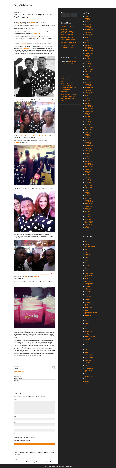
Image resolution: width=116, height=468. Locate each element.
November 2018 (89, 166)
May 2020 (87, 137)
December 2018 (89, 164)
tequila (86, 363)
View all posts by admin (19, 371)
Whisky (87, 375)
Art (86, 241)
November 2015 (89, 221)
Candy (86, 260)
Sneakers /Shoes (89, 354)
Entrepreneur (88, 291)
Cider (86, 267)
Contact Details (89, 273)
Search (62, 12)
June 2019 (87, 155)
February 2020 (88, 142)
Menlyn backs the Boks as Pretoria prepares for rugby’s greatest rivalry (68, 39)
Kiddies (87, 318)
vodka (86, 373)
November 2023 (89, 69)
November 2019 (89, 147)
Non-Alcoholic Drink (90, 336)
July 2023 (87, 76)
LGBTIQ (87, 320)
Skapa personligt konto (67, 94)
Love (86, 325)
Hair (86, 309)
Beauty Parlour (88, 251)
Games (86, 304)
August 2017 (88, 190)
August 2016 (88, 208)
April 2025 (87, 42)
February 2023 (88, 84)
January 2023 (88, 85)
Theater (87, 365)
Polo (86, 341)
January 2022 (88, 105)
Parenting (87, 338)
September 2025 (89, 34)
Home (86, 313)
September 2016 (89, 206)
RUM (86, 349)
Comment (16, 399)
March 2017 (88, 198)
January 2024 (88, 66)
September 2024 (89, 53)
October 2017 (88, 187)
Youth (86, 383)
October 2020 (88, 129)
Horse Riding (88, 315)
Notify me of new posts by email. (22, 440)
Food (86, 301)
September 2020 (89, 130)
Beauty (86, 249)
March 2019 (88, 159)
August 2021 (88, 113)
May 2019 (87, 156)
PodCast (87, 339)
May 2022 (87, 98)
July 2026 (87, 18)
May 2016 (87, 213)
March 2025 (88, 44)
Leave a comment (18, 378)
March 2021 (88, 121)
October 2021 (88, 110)
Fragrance (87, 302)
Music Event (88, 334)
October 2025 (88, 32)
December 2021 (89, 106)
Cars (86, 262)
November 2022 (89, 89)
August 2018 (88, 171)
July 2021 (87, 114)
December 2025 (89, 29)
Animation (87, 239)
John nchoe (64, 68)
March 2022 (88, 102)
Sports (86, 359)
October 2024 (88, 52)
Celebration (88, 263)
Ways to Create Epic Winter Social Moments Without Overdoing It (68, 47)
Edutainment (88, 286)
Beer (86, 252)
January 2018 (88, 182)
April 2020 (87, 139)
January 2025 (88, 47)
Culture (87, 276)
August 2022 (88, 93)
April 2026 (87, 23)
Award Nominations (90, 246)
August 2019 (88, 151)
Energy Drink (88, 289)
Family (86, 292)
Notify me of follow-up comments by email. (25, 437)
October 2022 (88, 90)
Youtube (87, 384)
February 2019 (88, 161)
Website (15, 428)
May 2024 (87, 60)
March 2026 (88, 24)
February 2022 (88, 103)
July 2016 (87, 209)
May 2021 (87, 118)
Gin (86, 305)
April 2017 (87, 197)
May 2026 (87, 21)
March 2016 (88, 216)
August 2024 (88, 55)
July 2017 (87, 192)
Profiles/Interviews (89, 342)
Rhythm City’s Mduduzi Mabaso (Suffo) (26, 135)
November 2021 (89, 108)
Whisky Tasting (89, 376)
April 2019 (87, 158)
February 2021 (88, 122)
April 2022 (87, 100)
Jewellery (87, 317)
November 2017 (89, 185)
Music (86, 333)
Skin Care (87, 350)
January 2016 (88, 219)
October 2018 (88, 168)
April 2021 (87, 119)
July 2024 (87, 56)
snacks (86, 352)
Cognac (87, 268)
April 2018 (87, 177)
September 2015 (89, 224)
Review (86, 347)
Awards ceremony (89, 247)
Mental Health (88, 330)
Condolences (88, 272)
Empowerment (88, 288)
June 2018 (87, 174)
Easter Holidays (89, 283)
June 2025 (87, 39)
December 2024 (89, 48)
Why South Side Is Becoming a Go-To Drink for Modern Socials (68, 70)
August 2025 (88, 35)
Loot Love (39, 135)
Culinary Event (88, 275)
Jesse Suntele (45, 135)
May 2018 (87, 176)
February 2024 (88, 64)
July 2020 (87, 134)
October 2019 (88, 148)
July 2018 (87, 172)
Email (15, 422)
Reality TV (87, 346)
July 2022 (87, 95)
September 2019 (89, 150)
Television (87, 362)
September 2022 (89, 92)
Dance (86, 278)
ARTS (86, 243)
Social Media (88, 355)
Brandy (87, 255)
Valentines (87, 371)
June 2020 (87, 135)
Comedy (87, 270)
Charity (87, 265)
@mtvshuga (37, 33)
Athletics (87, 244)
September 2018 (89, 169)
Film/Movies (88, 299)
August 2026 (88, 16)
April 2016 (87, 214)
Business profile (89, 259)
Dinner (86, 280)
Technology (88, 360)
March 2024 (88, 63)
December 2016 (89, 201)
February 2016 (88, 217)
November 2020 (89, 127)
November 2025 (89, 31)
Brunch (86, 257)
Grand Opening (89, 307)
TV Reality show (89, 368)
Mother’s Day (88, 331)
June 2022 (87, 97)
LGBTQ (87, 321)
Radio (86, 344)
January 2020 (88, 143)
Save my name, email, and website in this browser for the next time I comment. (32, 434)
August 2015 (88, 226)
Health (86, 310)
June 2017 (87, 193)
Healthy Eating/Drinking (91, 312)
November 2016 (89, 203)
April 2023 (87, 81)
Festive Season (88, 297)
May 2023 (87, 79)
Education (87, 284)
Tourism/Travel (89, 367)
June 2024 (87, 58)
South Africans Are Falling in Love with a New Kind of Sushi (68, 63)
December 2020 (89, 126)
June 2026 (87, 19)
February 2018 (88, 180)
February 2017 (88, 200)
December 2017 (89, 184)
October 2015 (88, 222)
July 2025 (87, 37)
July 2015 (87, 227)
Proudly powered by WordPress (50, 466)
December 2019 (89, 145)
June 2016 (87, 211)
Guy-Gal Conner (24, 5)
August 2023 (88, 74)
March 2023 (88, 82)
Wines (86, 378)
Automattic (69, 466)
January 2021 (88, 124)
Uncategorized (17, 12)
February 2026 (88, 26)
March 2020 (88, 140)
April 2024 (87, 61)
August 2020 (88, 132)
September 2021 (89, 111)
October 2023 (88, 71)
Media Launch (88, 326)
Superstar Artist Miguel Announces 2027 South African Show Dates (68, 28)
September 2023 (89, 73)
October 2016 (88, 205)
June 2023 (87, 77)
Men (86, 328)
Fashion (87, 294)
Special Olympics (89, 357)
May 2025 (87, 40)
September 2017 (89, 188)
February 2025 (88, 45)
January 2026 (88, 27)
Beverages (87, 254)
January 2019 (88, 163)
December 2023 (89, 68)
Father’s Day (88, 296)
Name (15, 416)
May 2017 (87, 195)
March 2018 (88, 179)
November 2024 (89, 50)
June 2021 (87, 116)
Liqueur (87, 323)
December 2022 (89, 87)
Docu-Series (88, 281)
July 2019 (87, 153)
